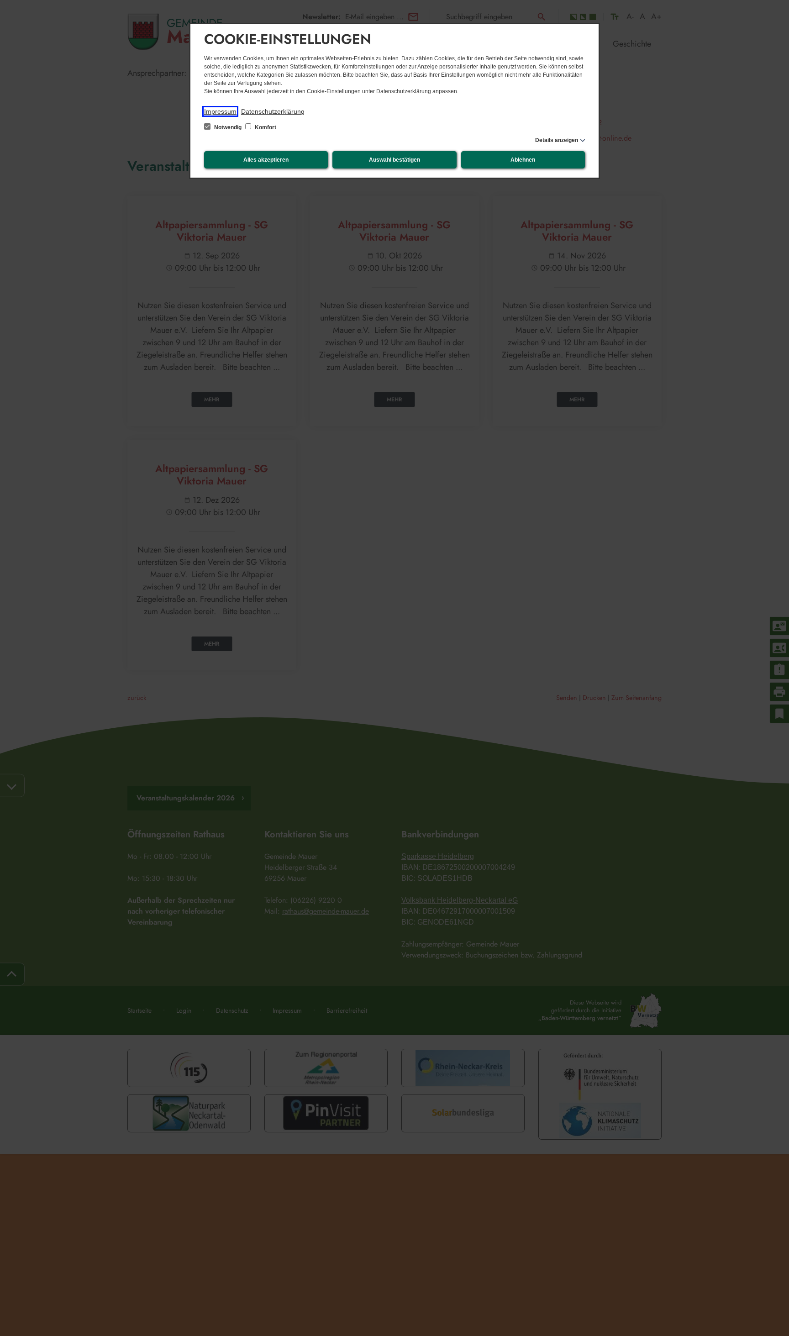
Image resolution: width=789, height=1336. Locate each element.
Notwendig (228, 127)
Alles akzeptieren (266, 160)
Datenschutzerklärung (273, 111)
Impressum (220, 111)
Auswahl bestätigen (394, 160)
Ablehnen (522, 160)
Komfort (264, 127)
